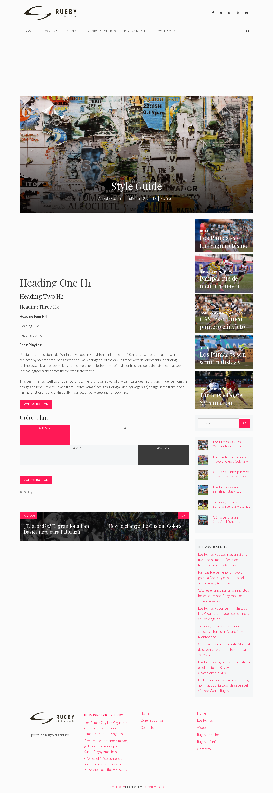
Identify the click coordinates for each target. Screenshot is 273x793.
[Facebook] (212, 13)
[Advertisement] (136, 66)
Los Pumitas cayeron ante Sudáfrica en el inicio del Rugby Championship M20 (224, 667)
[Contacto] (246, 13)
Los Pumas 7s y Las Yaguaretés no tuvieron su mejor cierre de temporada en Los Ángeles (222, 559)
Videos (73, 31)
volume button (36, 404)
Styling (28, 492)
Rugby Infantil (137, 31)
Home (29, 31)
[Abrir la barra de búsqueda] (247, 31)
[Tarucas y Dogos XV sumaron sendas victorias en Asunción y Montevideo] (224, 406)
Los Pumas (50, 31)
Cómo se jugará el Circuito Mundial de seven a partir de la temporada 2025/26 (228, 523)
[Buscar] (244, 423)
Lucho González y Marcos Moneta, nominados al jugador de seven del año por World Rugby (223, 685)
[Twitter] (221, 13)
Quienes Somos (152, 720)
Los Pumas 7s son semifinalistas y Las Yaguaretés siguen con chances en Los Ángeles (230, 493)
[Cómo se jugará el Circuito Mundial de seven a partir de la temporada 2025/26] (203, 522)
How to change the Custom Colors (144, 526)
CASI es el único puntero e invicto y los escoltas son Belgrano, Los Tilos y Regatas (231, 478)
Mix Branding (133, 786)
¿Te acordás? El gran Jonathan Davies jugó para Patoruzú (56, 529)
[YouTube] (238, 13)
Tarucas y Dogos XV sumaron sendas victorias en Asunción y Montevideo (231, 508)
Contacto (166, 31)
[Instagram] (229, 13)
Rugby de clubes (101, 31)
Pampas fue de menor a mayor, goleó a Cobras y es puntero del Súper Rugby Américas (230, 463)
